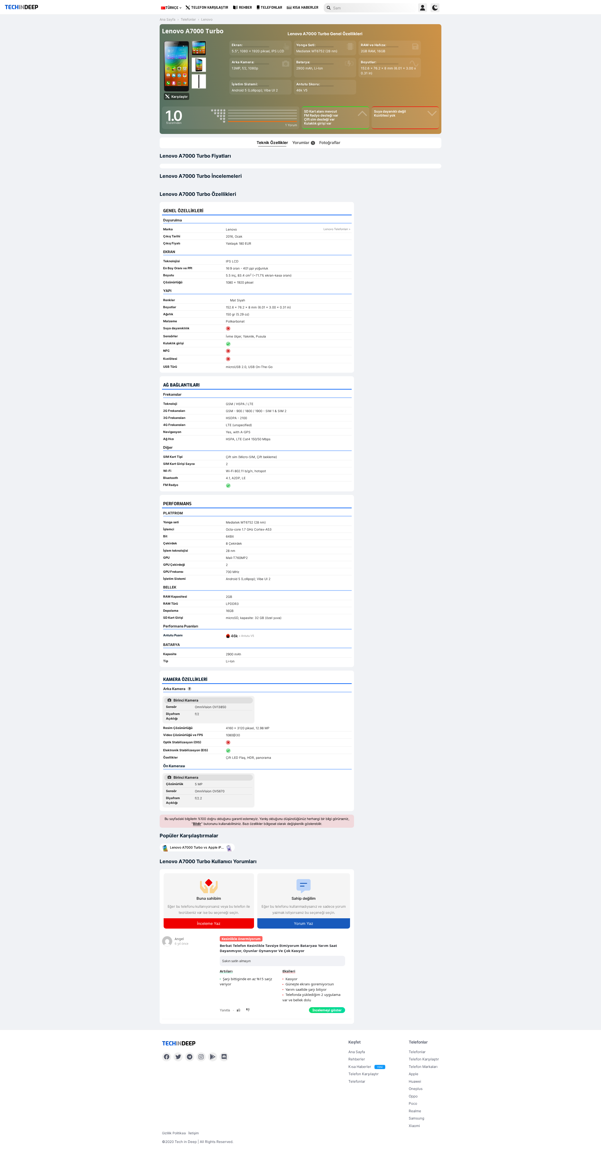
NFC (166, 351)
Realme (415, 1111)
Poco (413, 1103)
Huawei (415, 1081)
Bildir (197, 824)
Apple (413, 1074)
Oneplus (416, 1088)
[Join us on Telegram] (189, 1056)
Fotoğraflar (329, 142)
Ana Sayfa (356, 1052)
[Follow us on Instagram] (201, 1056)
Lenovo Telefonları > (337, 229)
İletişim (193, 1133)
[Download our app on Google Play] (212, 1056)
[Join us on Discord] (224, 1056)
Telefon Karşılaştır (209, 7)
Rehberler (356, 1059)
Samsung (416, 1118)
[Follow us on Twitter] (178, 1056)
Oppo (413, 1096)
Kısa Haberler (305, 7)
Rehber (245, 7)
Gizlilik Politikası (174, 1133)
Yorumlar (303, 142)
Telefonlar (271, 7)
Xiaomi (414, 1126)
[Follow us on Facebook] (166, 1056)
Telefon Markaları (423, 1066)
